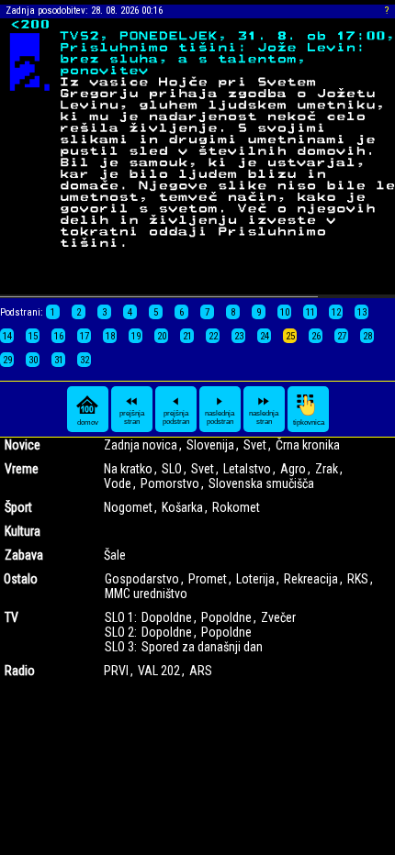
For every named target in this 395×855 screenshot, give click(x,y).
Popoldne (226, 617)
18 (110, 336)
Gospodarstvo (142, 579)
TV (11, 617)
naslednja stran (263, 417)
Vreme (21, 468)
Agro (293, 468)
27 (341, 336)
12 (336, 312)
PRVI (116, 670)
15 (33, 336)
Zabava (24, 555)
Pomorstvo (170, 483)
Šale (115, 555)
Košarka (182, 507)
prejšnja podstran (176, 417)
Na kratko (128, 468)
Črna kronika (308, 445)
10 (284, 312)
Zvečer (278, 617)
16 (58, 336)
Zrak (326, 468)
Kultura (22, 531)
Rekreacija (311, 579)
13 (362, 312)
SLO (172, 468)
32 (84, 360)
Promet (207, 579)
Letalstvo (247, 468)
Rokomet (236, 507)
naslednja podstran (219, 417)
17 (84, 336)
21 (187, 336)
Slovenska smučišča (261, 483)
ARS (200, 670)
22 (213, 336)
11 (310, 312)
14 (7, 336)
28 (367, 336)
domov (87, 422)
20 (161, 336)
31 (58, 360)
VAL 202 (159, 670)
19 (136, 336)
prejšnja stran (131, 417)
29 (7, 360)
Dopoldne (166, 617)
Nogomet (128, 507)
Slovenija (210, 445)
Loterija (255, 579)
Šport (18, 507)
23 (238, 336)
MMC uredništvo (146, 593)
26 (316, 336)
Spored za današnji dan (202, 646)
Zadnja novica (140, 445)
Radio (20, 670)
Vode (117, 483)
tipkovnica (308, 422)
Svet (254, 445)
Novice (22, 445)
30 (33, 360)
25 (290, 336)
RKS (357, 579)
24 (264, 336)
